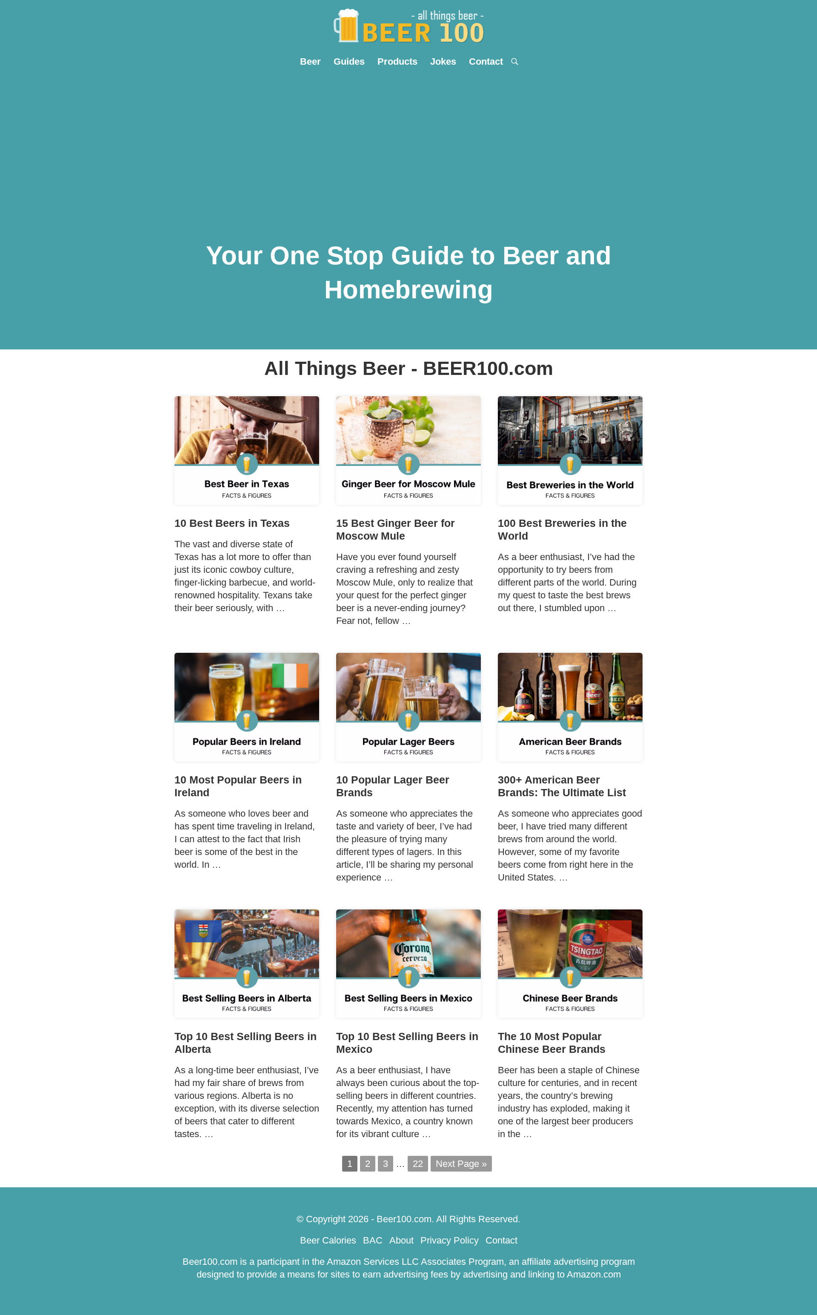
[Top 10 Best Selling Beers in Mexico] (408, 1014)
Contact (486, 61)
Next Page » (461, 1163)
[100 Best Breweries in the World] (570, 501)
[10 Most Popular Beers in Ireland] (246, 758)
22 (418, 1163)
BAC (373, 1240)
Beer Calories (328, 1240)
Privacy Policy (449, 1240)
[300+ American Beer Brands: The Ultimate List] (570, 758)
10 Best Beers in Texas (232, 523)
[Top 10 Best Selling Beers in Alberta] (246, 1014)
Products (397, 61)
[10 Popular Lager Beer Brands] (408, 758)
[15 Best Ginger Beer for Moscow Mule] (408, 501)
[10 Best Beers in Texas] (246, 501)
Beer (310, 61)
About (401, 1240)
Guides (349, 61)
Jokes (443, 61)
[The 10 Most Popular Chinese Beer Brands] (570, 1014)
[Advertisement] (408, 136)
